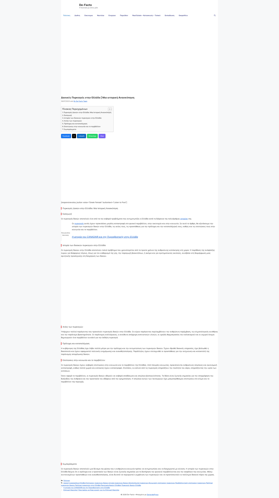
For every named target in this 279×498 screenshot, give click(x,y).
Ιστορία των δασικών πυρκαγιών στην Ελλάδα (82, 118)
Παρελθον (124, 15)
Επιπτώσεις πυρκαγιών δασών (97, 483)
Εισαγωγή (68, 115)
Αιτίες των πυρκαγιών (73, 121)
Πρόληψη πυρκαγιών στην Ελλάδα (87, 485)
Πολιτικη (66, 15)
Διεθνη (77, 15)
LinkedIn (81, 136)
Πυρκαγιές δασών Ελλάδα (131, 485)
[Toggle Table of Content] (108, 109)
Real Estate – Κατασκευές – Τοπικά (146, 15)
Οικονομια (88, 15)
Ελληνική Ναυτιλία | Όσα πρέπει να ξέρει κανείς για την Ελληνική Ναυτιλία (91, 490)
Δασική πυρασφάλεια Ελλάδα (74, 483)
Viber (102, 136)
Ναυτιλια (100, 15)
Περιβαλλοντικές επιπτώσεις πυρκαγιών (190, 483)
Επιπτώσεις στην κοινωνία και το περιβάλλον (82, 126)
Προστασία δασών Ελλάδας (111, 485)
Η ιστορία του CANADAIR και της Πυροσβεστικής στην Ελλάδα (105, 236)
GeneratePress (152, 495)
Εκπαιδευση (169, 15)
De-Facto (85, 5)
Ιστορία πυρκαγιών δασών (118, 483)
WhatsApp (92, 136)
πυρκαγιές (79, 223)
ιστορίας (184, 219)
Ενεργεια (112, 15)
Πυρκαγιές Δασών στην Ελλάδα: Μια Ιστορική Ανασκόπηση (87, 112)
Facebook (66, 136)
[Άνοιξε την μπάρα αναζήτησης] (215, 15)
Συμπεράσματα (70, 129)
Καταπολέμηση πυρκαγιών (138, 483)
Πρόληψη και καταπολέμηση (75, 124)
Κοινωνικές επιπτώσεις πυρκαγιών (162, 483)
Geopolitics (183, 15)
